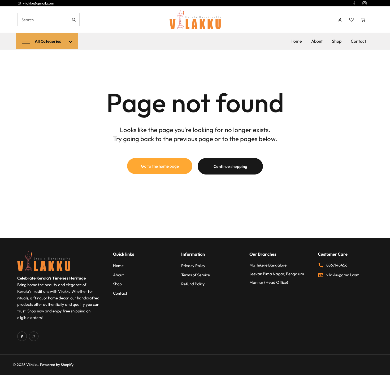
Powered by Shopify (56, 364)
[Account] (339, 19)
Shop (336, 41)
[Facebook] (354, 3)
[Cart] (363, 19)
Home (296, 41)
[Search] (74, 19)
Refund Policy (193, 283)
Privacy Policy (193, 265)
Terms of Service (195, 274)
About (317, 41)
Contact (358, 41)
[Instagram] (364, 3)
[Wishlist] (351, 19)
